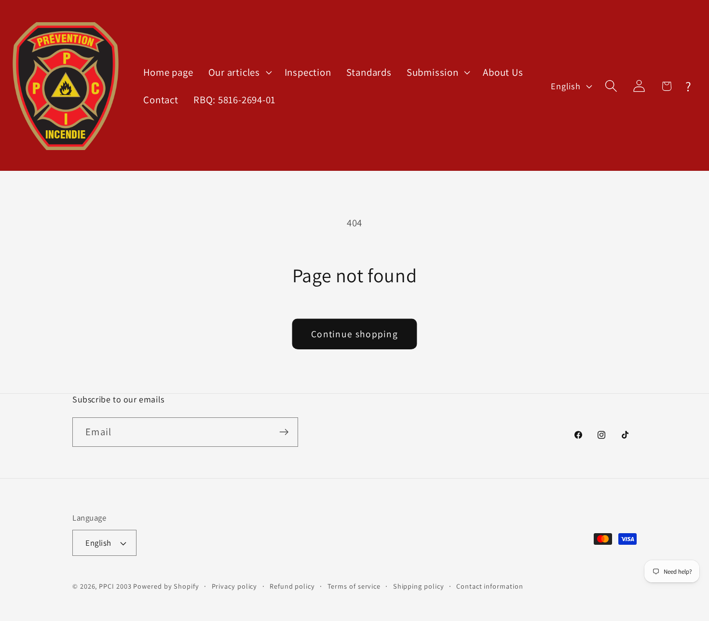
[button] (239, 72)
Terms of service (354, 586)
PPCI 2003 (115, 586)
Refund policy (292, 586)
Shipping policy (418, 586)
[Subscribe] (284, 432)
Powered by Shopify (166, 586)
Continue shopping (354, 334)
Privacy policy (235, 586)
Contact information (489, 586)
